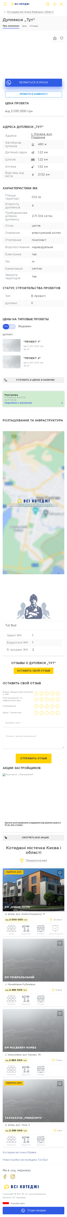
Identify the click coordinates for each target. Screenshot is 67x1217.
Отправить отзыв (33, 758)
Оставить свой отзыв (33, 671)
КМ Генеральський (19, 977)
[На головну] (20, 4)
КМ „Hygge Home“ (18, 907)
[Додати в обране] (60, 872)
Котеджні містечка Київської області (30, 12)
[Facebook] (5, 1176)
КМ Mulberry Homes (20, 1048)
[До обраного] (61, 38)
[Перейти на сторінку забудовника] (33, 605)
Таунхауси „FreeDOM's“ (24, 1118)
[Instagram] (13, 1176)
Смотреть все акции (35, 838)
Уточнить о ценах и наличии (35, 380)
